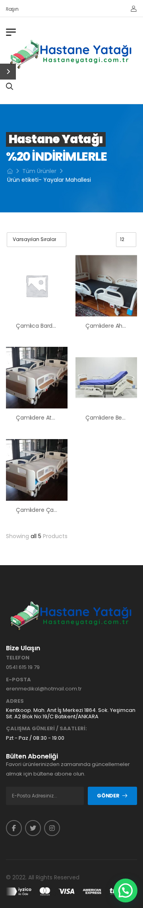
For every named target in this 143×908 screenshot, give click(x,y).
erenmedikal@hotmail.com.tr (44, 688)
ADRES (15, 701)
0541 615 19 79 (23, 667)
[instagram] (52, 828)
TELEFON (17, 658)
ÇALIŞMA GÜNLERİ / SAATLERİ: (46, 728)
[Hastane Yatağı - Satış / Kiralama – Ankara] (71, 54)
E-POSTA (18, 680)
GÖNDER (108, 795)
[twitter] (33, 828)
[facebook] (14, 828)
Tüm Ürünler (39, 171)
